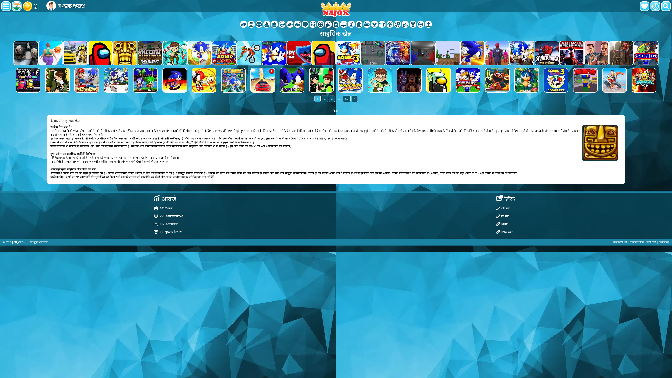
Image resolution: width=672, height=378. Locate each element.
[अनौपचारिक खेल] (297, 24)
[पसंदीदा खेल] (644, 6)
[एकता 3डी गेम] (421, 24)
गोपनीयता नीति (637, 242)
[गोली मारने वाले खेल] (382, 24)
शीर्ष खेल (505, 208)
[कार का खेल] (290, 24)
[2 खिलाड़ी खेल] (243, 24)
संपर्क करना (507, 232)
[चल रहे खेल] (374, 24)
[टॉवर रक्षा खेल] (413, 24)
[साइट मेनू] (6, 6)
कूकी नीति (651, 242)
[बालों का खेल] (336, 24)
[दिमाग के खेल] (282, 24)
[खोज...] (666, 6)
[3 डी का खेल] (251, 24)
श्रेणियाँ (504, 224)
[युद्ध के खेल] (259, 24)
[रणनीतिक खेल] (405, 24)
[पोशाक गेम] (313, 24)
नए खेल (505, 216)
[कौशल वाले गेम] (390, 24)
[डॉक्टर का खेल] (305, 24)
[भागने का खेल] (367, 24)
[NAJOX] (336, 9)
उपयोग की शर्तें (620, 242)
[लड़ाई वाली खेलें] (328, 24)
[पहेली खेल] (359, 24)
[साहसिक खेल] (267, 24)
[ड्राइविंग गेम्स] (320, 24)
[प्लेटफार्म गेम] (351, 24)
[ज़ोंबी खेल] (428, 24)
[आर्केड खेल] (274, 24)
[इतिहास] (655, 6)
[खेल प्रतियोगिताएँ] (397, 24)
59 (346, 99)
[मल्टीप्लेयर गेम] (344, 24)
